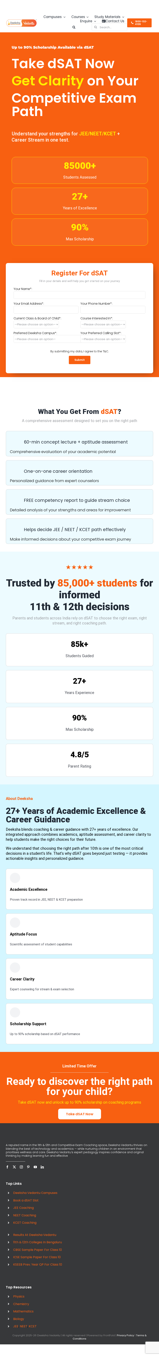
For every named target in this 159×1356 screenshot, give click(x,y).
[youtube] (35, 1171)
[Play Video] (7, 394)
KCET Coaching (24, 1227)
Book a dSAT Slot (26, 1205)
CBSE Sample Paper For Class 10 (37, 1254)
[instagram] (21, 1171)
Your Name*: (23, 289)
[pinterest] (28, 1171)
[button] (36, 27)
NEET (23, 1331)
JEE (15, 1331)
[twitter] (14, 1171)
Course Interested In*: (96, 318)
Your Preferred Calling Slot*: (100, 333)
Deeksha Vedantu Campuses (35, 1197)
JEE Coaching (23, 1212)
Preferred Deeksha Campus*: (35, 333)
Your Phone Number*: (96, 304)
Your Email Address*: (29, 304)
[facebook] (7, 1171)
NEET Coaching (24, 1220)
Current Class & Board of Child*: (37, 318)
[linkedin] (42, 1171)
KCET (33, 1331)
